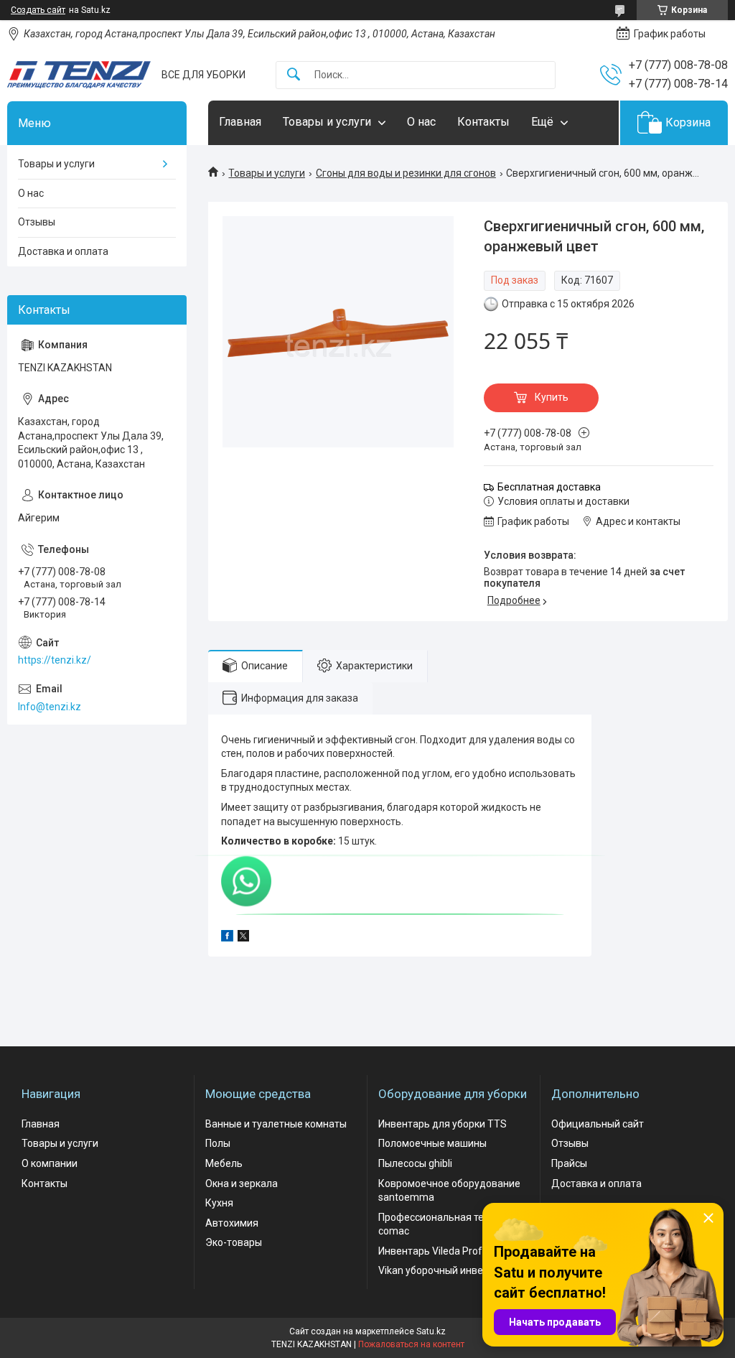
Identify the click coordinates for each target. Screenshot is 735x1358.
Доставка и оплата (63, 251)
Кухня (219, 1203)
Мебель (224, 1163)
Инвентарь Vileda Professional (449, 1251)
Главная (240, 122)
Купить (551, 397)
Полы (217, 1143)
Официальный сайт (597, 1124)
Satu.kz (431, 1331)
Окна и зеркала (241, 1183)
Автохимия (231, 1223)
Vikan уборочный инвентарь (444, 1270)
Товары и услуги (327, 122)
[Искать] (294, 75)
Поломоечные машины (432, 1143)
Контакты (483, 122)
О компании (50, 1163)
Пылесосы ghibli (415, 1163)
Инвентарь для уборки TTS (442, 1124)
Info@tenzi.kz (49, 706)
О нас (421, 122)
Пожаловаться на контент (411, 1344)
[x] (243, 938)
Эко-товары (233, 1242)
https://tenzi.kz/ (54, 660)
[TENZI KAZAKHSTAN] (79, 74)
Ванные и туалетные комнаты (276, 1124)
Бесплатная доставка (549, 487)
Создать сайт (38, 10)
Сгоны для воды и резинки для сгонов (406, 173)
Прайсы (569, 1163)
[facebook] (227, 938)
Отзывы (36, 222)
